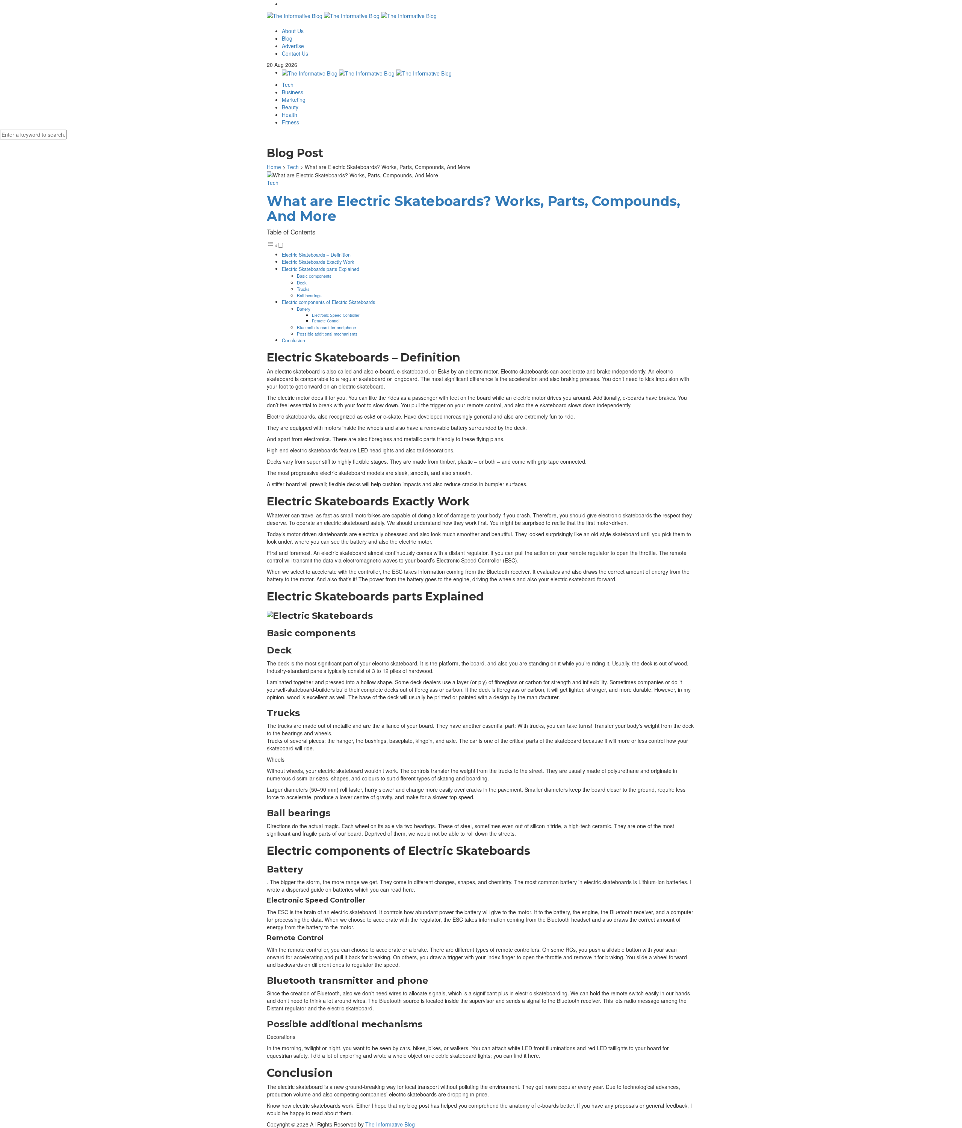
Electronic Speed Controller (335, 315)
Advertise (293, 46)
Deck (302, 283)
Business (292, 92)
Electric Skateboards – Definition (316, 254)
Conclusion (293, 340)
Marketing (294, 99)
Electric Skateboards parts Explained (320, 269)
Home (274, 167)
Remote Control (325, 321)
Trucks (303, 289)
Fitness (290, 122)
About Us (293, 31)
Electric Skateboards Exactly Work (318, 262)
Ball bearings (309, 295)
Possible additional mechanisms (327, 334)
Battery (303, 309)
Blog (287, 38)
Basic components (314, 276)
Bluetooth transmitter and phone (326, 327)
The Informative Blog (390, 1124)
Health (289, 114)
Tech (287, 84)
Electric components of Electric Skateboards (328, 302)
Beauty (290, 107)
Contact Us (295, 53)
